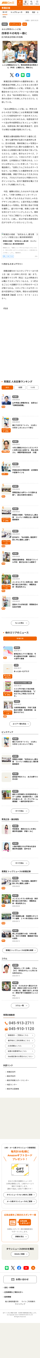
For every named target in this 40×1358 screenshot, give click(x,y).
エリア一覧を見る (19, 724)
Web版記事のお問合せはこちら (20, 1057)
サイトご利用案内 (28, 1302)
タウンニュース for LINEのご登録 (19, 1195)
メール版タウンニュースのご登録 (19, 1201)
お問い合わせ (22, 1279)
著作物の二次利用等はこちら (19, 1041)
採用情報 (7, 1297)
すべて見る (19, 811)
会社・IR (25, 4)
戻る (4, 17)
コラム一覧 (19, 1006)
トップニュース (16, 12)
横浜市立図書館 (13, 1089)
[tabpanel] (20, 55)
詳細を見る (19, 1237)
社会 (34, 12)
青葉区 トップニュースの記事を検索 (19, 950)
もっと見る (19, 623)
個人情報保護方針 (12, 1302)
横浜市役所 (11, 1076)
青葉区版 (6, 8)
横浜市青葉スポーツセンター (18, 1080)
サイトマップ (20, 1304)
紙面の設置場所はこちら (17, 1051)
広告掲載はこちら (15, 1046)
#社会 (5, 308)
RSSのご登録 (20, 1254)
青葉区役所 (11, 1072)
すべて (4, 12)
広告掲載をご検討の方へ (13, 1292)
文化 (27, 12)
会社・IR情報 (9, 1288)
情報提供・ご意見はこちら (18, 1035)
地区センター (12, 1085)
